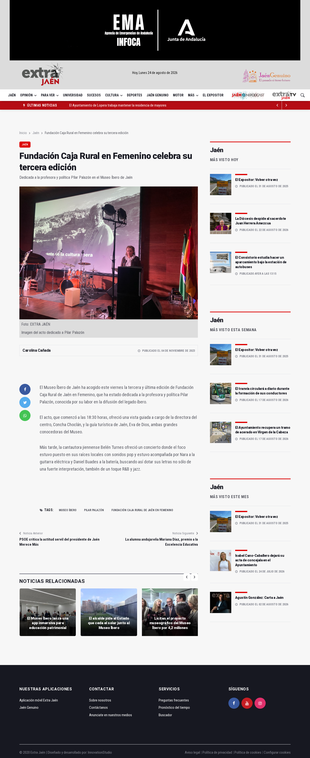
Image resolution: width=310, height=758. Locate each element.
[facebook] (25, 389)
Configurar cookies (277, 752)
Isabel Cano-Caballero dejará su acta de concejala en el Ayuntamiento (259, 560)
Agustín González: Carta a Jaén (259, 598)
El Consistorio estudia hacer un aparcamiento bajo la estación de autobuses (261, 262)
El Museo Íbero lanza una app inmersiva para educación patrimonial (48, 623)
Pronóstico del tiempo (174, 707)
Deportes (134, 95)
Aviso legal (192, 752)
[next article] (277, 105)
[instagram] (260, 703)
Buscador (165, 715)
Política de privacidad (217, 752)
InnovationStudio (100, 752)
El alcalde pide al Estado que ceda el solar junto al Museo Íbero (109, 623)
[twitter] (25, 402)
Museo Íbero (68, 510)
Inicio (23, 133)
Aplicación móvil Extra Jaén (38, 700)
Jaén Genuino (158, 95)
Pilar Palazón (94, 510)
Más (191, 95)
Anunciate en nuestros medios (110, 715)
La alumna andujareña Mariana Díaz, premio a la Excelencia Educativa (161, 542)
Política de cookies (247, 752)
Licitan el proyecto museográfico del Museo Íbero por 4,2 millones (170, 623)
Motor (178, 95)
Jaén (12, 95)
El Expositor (213, 95)
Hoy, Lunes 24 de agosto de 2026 (155, 73)
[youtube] (247, 703)
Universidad (73, 95)
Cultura (112, 95)
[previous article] (286, 105)
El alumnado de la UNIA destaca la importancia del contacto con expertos (120, 105)
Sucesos (94, 95)
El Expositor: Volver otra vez (256, 180)
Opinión (26, 95)
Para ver (48, 95)
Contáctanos (98, 707)
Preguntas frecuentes (174, 700)
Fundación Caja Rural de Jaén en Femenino (142, 510)
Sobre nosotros (100, 700)
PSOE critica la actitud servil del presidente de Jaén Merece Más (59, 542)
